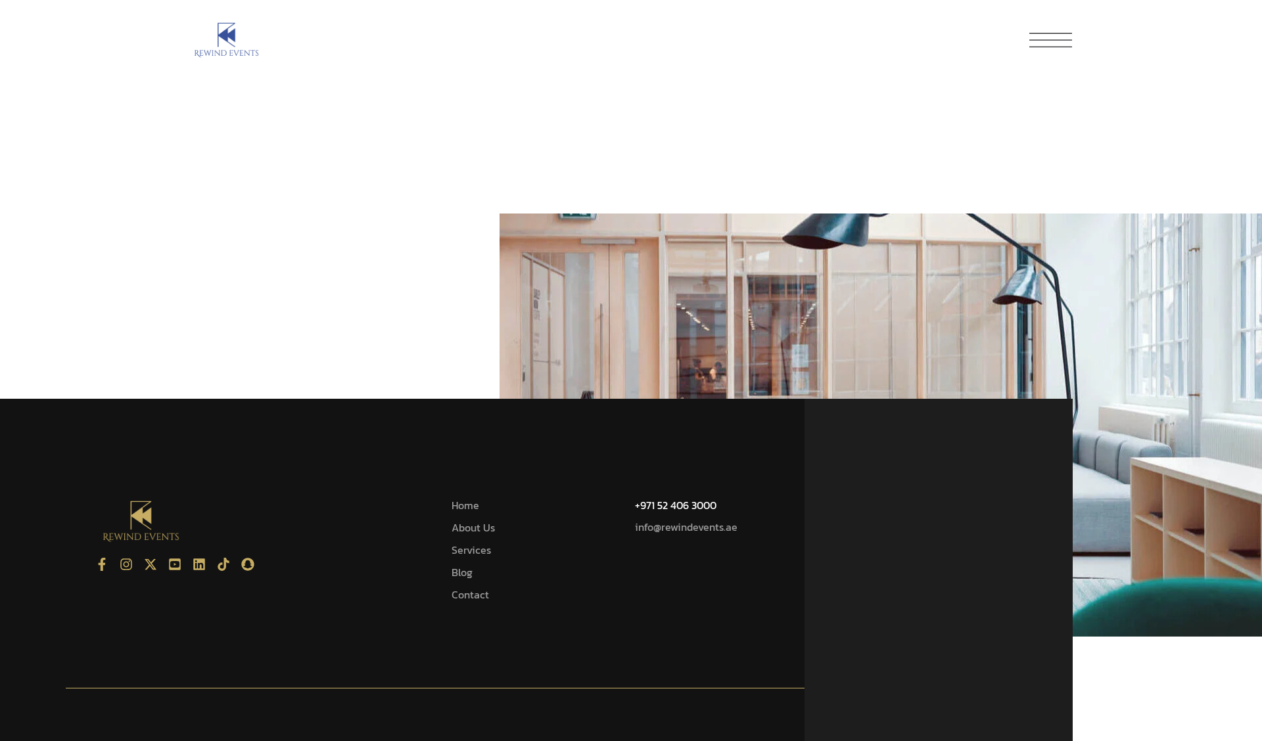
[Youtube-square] (175, 564)
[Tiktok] (223, 564)
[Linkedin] (199, 564)
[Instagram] (126, 564)
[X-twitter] (150, 564)
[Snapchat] (248, 564)
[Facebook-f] (102, 564)
